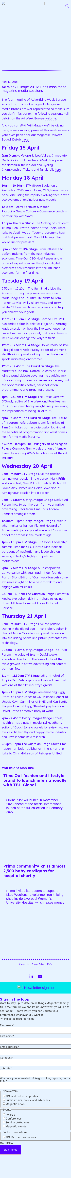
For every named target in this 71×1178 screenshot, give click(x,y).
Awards (10, 1114)
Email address (9, 1046)
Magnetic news (15, 1104)
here (58, 169)
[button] (61, 6)
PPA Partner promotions (21, 1137)
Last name (7, 1036)
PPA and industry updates (22, 1096)
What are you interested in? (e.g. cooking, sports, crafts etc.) (35, 1079)
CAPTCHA (6, 1143)
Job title (6, 1068)
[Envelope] (40, 976)
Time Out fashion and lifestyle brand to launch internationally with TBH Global (35, 780)
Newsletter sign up (39, 988)
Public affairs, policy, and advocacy (28, 1100)
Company (6, 1057)
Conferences (13, 1118)
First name (7, 1025)
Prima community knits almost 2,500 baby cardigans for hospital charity (34, 871)
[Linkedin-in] (31, 976)
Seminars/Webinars (17, 1122)
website (50, 118)
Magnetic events (16, 1126)
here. (25, 139)
